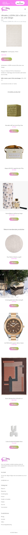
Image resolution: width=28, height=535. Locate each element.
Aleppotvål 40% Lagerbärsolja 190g (14, 168)
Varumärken (4, 507)
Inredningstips (11, 51)
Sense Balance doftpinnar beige (14, 213)
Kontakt (3, 519)
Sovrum (3, 504)
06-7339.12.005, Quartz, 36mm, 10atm (14, 343)
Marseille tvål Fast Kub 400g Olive (14, 125)
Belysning (3, 491)
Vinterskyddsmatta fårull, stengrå (14, 300)
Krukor (3, 496)
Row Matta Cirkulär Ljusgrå (14, 257)
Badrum (3, 488)
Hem (2, 20)
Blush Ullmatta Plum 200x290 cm (14, 398)
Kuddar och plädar (5, 499)
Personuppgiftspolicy (6, 524)
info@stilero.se (5, 480)
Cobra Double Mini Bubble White (14, 441)
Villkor (2, 522)
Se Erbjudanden (20, 3)
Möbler (3, 502)
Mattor (16, 51)
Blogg (2, 516)
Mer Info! (6, 59)
